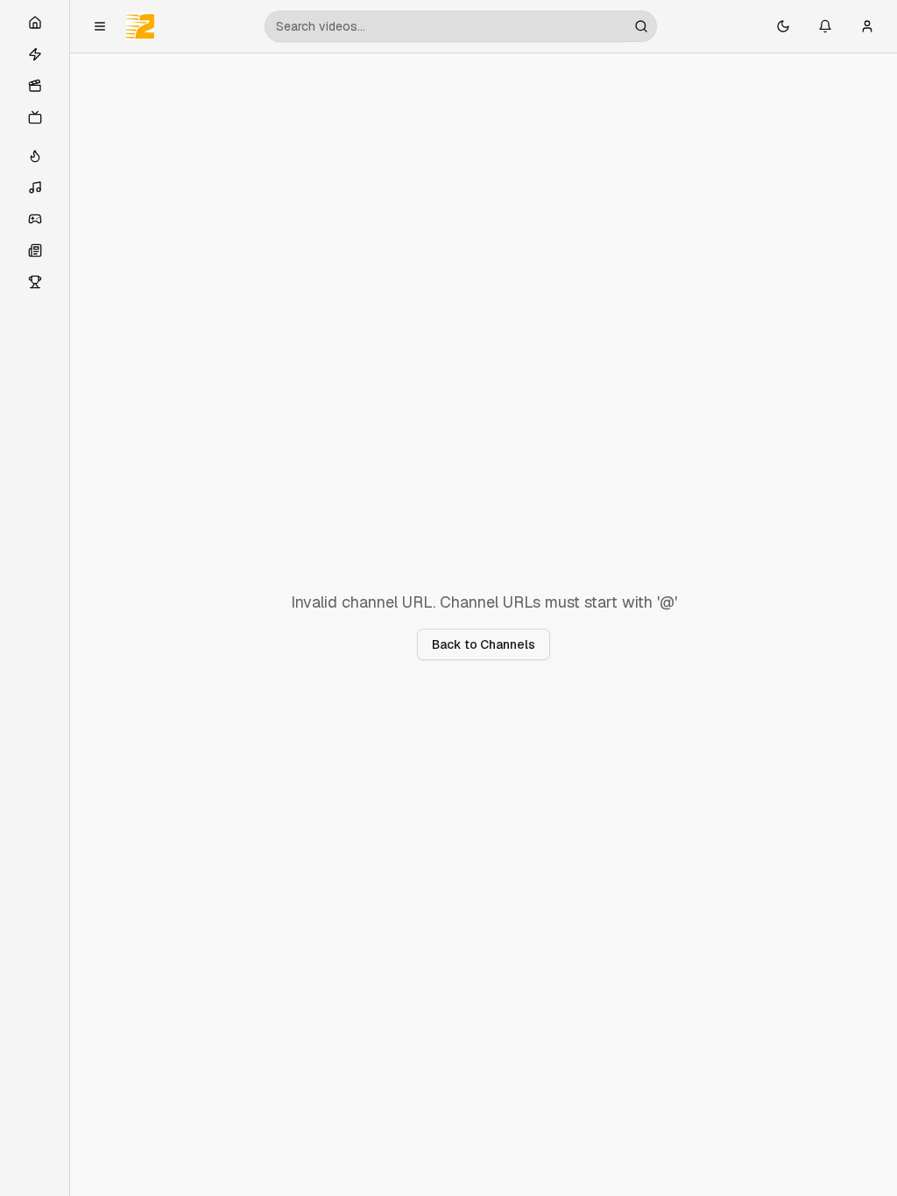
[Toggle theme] (783, 26)
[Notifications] (825, 26)
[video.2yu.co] (140, 26)
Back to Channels (483, 644)
